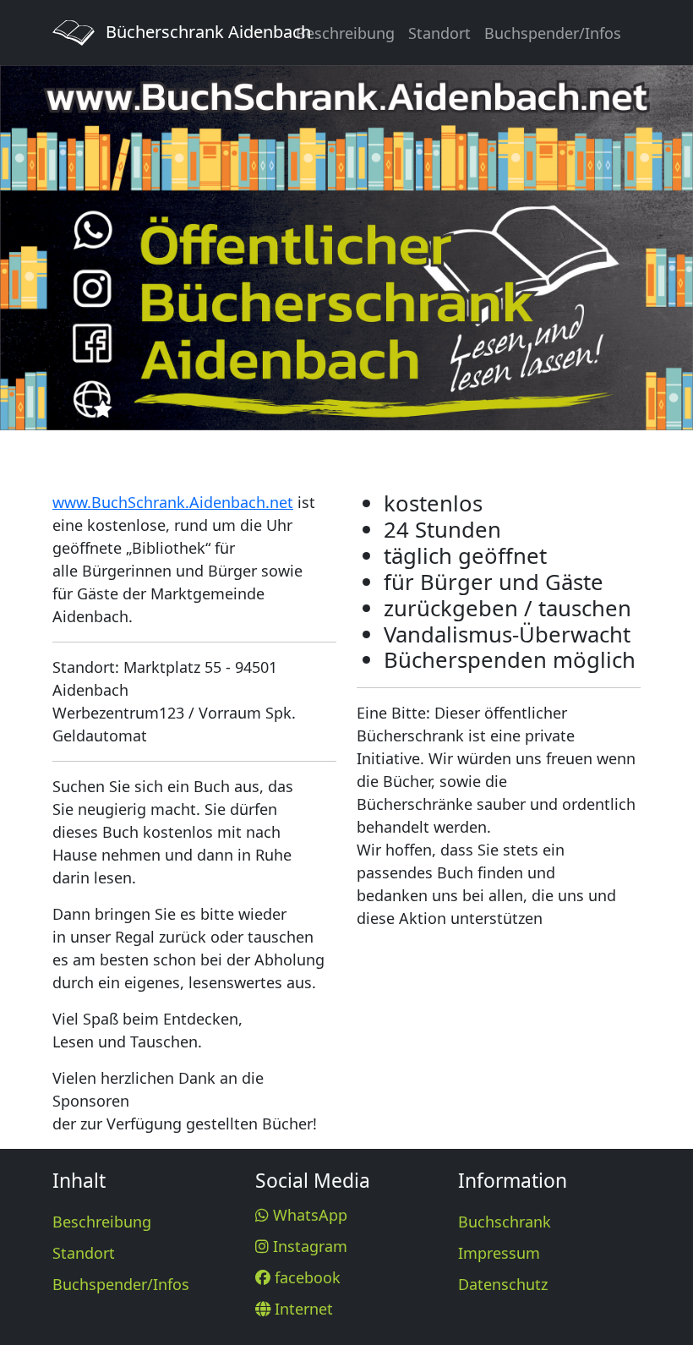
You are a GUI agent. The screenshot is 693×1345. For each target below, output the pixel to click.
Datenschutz (503, 1284)
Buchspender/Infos (552, 33)
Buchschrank (504, 1221)
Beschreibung (345, 33)
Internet (301, 1309)
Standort (439, 33)
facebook (305, 1277)
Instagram (308, 1246)
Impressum (499, 1253)
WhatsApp (308, 1215)
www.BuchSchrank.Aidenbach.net (172, 502)
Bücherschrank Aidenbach (185, 31)
